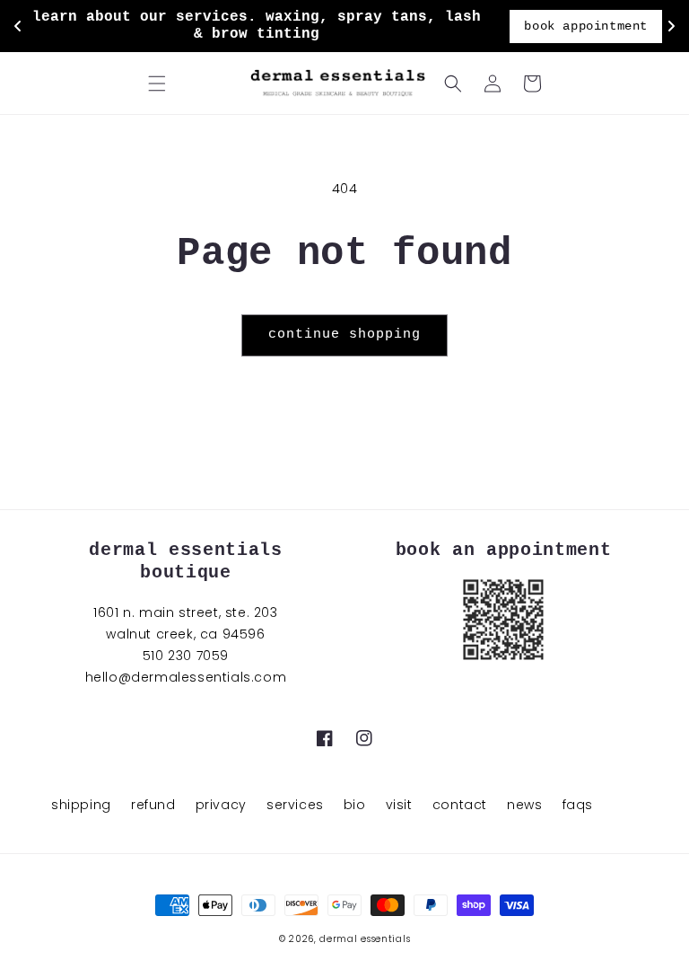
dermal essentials (364, 939)
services (295, 805)
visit (399, 805)
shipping (81, 805)
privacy (221, 805)
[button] (157, 83)
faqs (578, 805)
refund (153, 805)
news (524, 805)
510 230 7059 (186, 656)
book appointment (586, 26)
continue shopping (344, 334)
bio (355, 805)
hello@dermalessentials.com (186, 677)
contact (459, 805)
